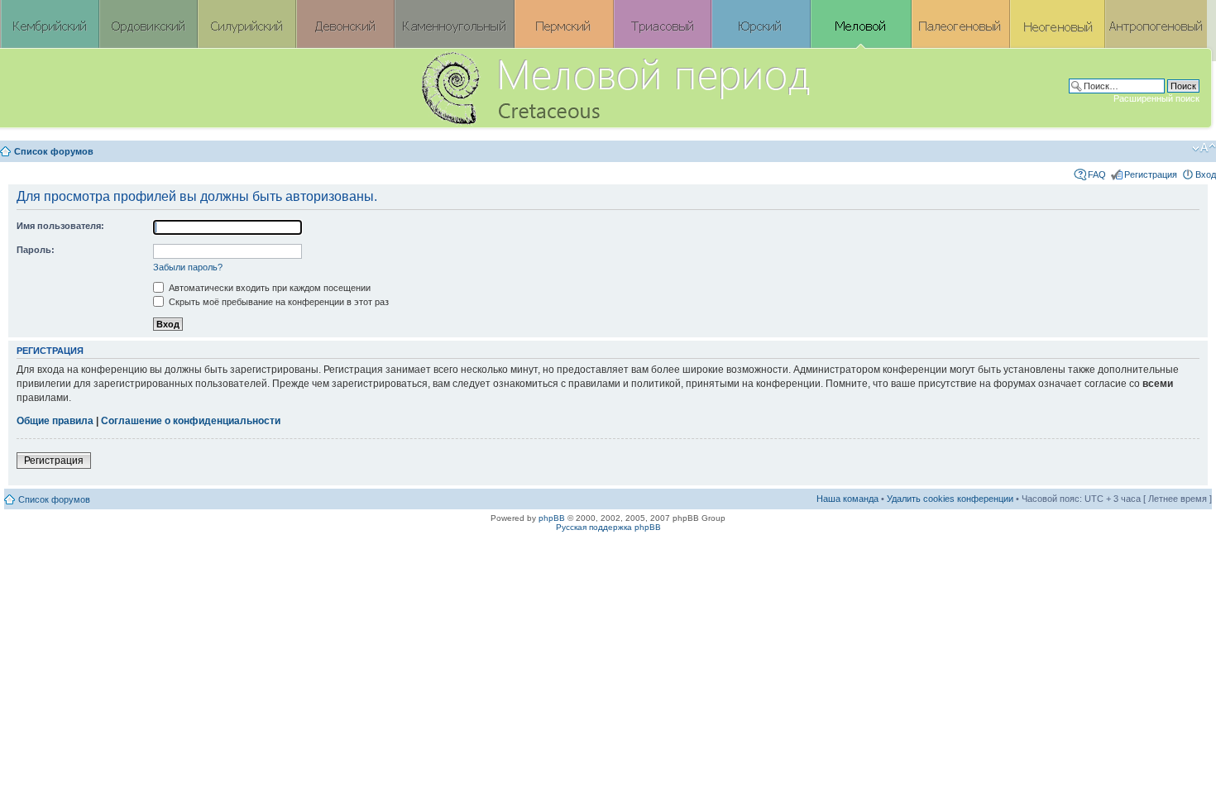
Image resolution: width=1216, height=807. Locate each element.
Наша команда (847, 499)
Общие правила (55, 421)
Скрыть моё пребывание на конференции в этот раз (277, 302)
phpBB (552, 518)
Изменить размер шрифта (1204, 148)
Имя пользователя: (60, 226)
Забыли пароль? (188, 267)
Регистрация (1150, 174)
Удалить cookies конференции (950, 499)
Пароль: (36, 250)
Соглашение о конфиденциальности (190, 421)
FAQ (1097, 174)
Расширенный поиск (1156, 98)
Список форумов (53, 151)
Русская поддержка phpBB (608, 527)
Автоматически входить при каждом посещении (268, 288)
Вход (1205, 174)
